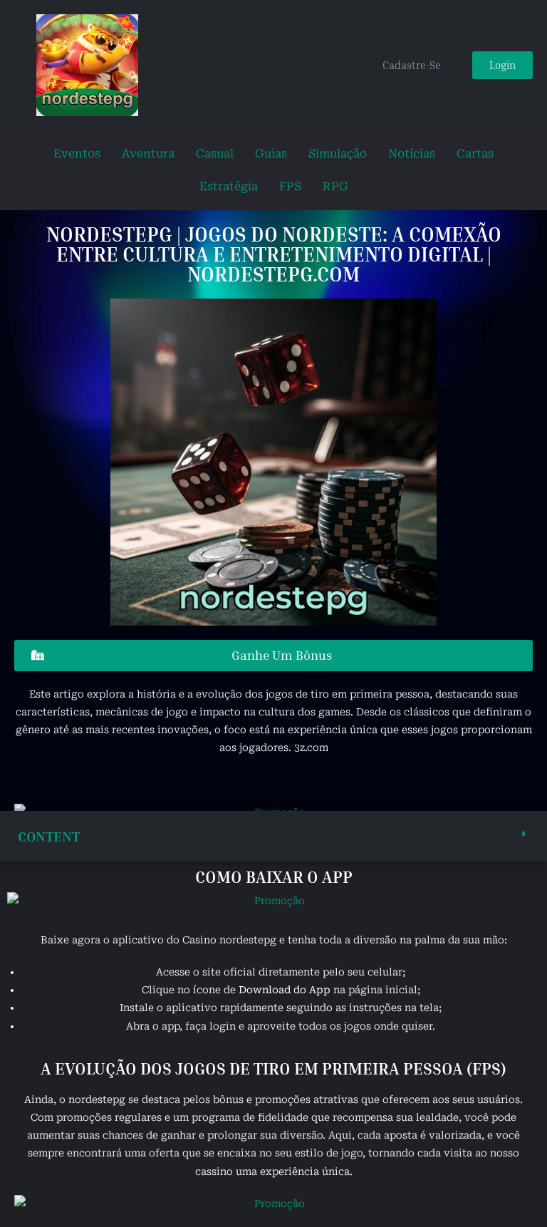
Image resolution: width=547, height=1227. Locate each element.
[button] (273, 836)
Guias (271, 153)
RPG (335, 186)
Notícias (411, 153)
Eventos (76, 153)
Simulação (337, 153)
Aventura (148, 153)
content (49, 835)
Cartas (475, 153)
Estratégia (228, 186)
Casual (215, 153)
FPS (290, 186)
